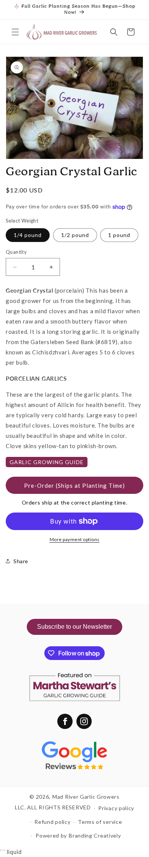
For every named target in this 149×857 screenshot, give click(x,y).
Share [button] (20, 561)
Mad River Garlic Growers (86, 796)
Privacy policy (116, 808)
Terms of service (100, 822)
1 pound (119, 235)
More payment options (75, 539)
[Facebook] (65, 721)
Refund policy (52, 822)
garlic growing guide (47, 462)
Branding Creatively (95, 835)
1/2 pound (75, 235)
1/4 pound (28, 235)
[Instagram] (84, 721)
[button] (15, 32)
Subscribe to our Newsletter (74, 626)
